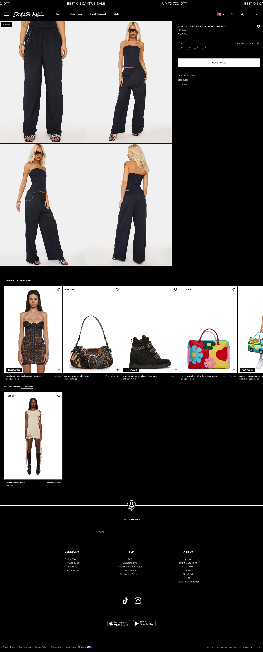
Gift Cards (188, 574)
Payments (130, 570)
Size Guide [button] (183, 80)
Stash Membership (188, 582)
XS (179, 49)
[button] (84, 3)
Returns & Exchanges (130, 567)
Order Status (72, 559)
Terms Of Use (25, 647)
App (188, 578)
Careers (188, 570)
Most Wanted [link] (98, 14)
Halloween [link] (76, 14)
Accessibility (56, 647)
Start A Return (72, 570)
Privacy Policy (9, 647)
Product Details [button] (186, 75)
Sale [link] (116, 14)
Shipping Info (130, 563)
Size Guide (188, 567)
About (188, 559)
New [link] (58, 14)
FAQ (130, 559)
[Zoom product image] (43, 82)
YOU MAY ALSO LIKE (17, 280)
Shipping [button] (182, 85)
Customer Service (130, 574)
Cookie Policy (41, 647)
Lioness (182, 30)
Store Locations (188, 563)
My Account (72, 563)
